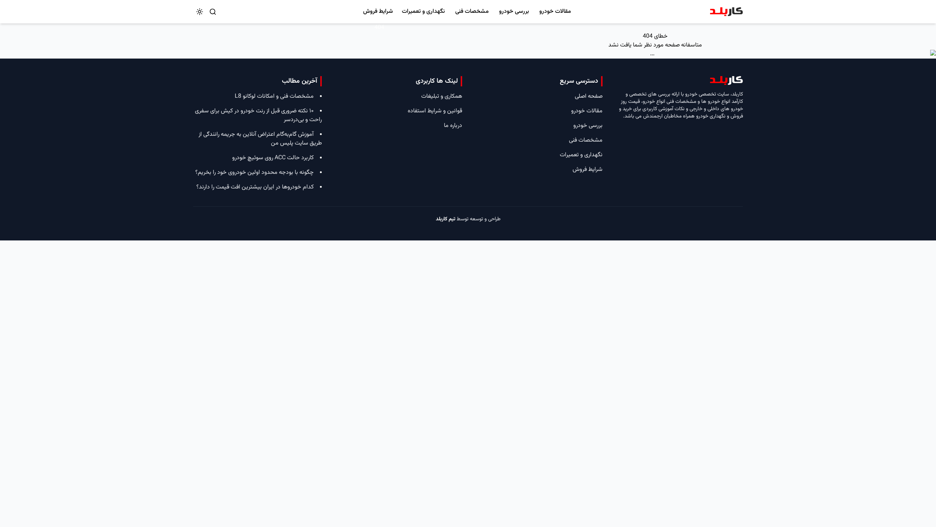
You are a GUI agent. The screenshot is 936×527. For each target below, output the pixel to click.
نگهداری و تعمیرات (423, 11)
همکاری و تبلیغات (441, 96)
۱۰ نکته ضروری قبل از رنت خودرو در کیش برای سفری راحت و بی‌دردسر (258, 115)
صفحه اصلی (589, 96)
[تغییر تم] (199, 11)
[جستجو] (212, 11)
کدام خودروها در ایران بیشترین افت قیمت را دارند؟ (255, 187)
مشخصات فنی (472, 11)
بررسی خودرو (514, 11)
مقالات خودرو (555, 11)
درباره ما (453, 125)
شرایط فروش (378, 11)
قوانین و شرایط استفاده (435, 111)
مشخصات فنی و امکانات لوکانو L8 (274, 96)
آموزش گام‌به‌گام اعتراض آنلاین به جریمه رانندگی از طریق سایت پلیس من (260, 139)
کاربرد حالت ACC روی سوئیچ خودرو (273, 157)
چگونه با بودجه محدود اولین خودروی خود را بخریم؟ (254, 172)
